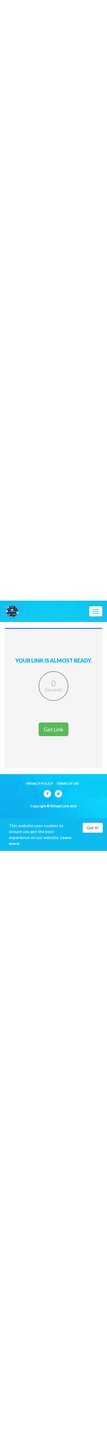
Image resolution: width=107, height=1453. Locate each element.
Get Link (53, 729)
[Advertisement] (53, 53)
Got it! (92, 827)
